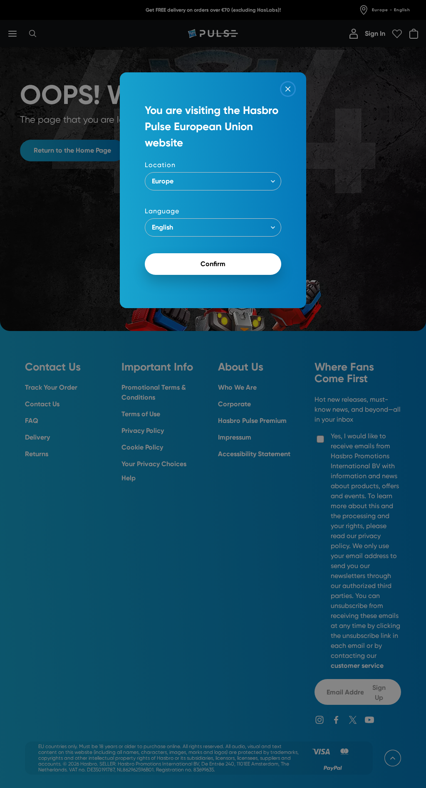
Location (160, 165)
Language (162, 211)
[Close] (288, 89)
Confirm (213, 264)
